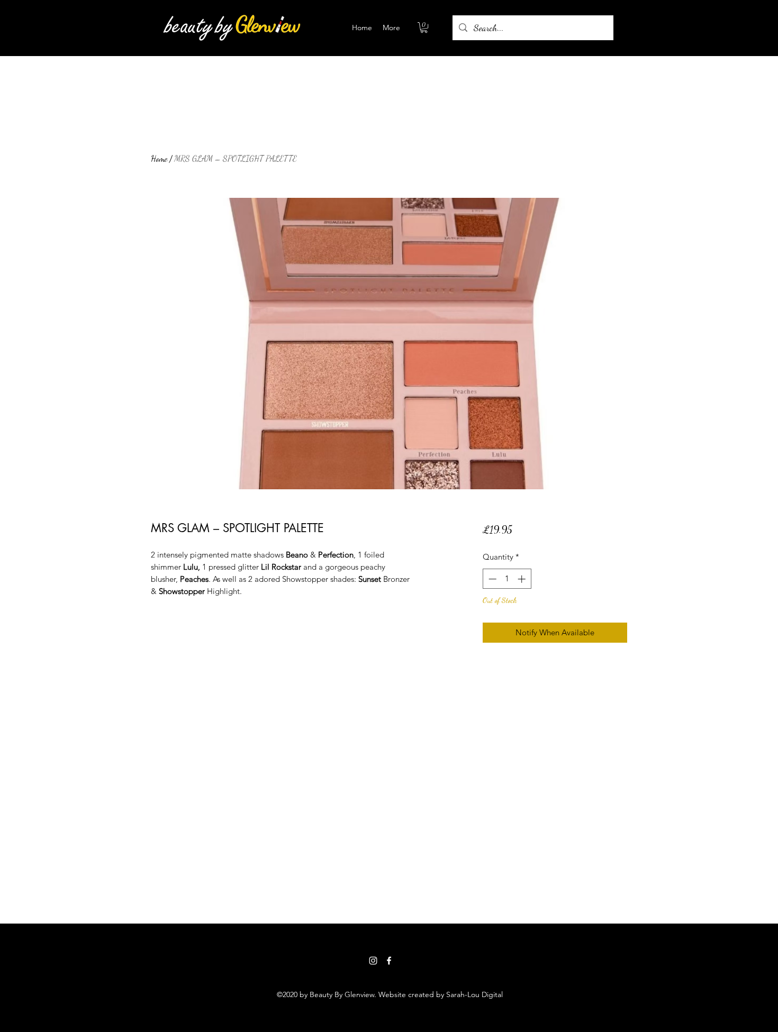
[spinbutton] (506, 579)
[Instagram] (373, 960)
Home (159, 158)
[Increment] (522, 579)
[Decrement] (491, 579)
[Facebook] (389, 960)
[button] (424, 27)
